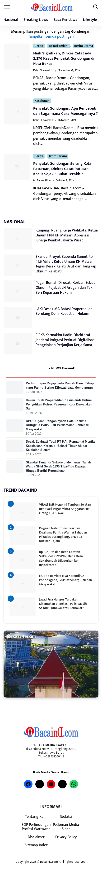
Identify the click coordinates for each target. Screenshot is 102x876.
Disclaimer (36, 837)
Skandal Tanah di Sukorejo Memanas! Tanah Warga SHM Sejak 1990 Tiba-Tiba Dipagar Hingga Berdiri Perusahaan (58, 466)
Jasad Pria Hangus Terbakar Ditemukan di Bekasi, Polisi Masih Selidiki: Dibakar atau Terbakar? (63, 604)
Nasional (11, 20)
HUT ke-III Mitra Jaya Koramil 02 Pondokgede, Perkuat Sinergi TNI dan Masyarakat (65, 580)
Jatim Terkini (58, 156)
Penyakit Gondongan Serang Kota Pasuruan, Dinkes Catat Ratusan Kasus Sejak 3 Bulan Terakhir (62, 168)
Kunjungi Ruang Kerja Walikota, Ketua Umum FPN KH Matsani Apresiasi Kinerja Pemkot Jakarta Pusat (67, 235)
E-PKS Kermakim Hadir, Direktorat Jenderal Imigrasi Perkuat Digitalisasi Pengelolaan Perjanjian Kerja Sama (65, 340)
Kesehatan (42, 100)
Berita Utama (83, 46)
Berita (39, 46)
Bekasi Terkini (59, 46)
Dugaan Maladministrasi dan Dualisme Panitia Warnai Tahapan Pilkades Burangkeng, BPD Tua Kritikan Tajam (63, 534)
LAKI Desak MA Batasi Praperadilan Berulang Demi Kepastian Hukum (64, 311)
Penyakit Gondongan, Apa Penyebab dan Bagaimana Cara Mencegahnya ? (65, 111)
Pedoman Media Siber (66, 827)
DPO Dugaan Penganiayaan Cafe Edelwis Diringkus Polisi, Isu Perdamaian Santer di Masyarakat (57, 425)
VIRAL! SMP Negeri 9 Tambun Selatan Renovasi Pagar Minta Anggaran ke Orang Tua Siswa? (65, 509)
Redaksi (66, 817)
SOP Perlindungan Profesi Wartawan (36, 827)
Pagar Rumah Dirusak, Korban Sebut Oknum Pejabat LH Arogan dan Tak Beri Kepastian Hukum (65, 288)
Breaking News (35, 20)
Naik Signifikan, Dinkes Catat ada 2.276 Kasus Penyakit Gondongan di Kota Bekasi (63, 58)
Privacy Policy (66, 837)
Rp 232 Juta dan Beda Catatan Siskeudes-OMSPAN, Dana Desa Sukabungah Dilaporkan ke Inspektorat (61, 558)
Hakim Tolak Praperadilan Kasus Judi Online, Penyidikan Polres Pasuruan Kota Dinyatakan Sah (59, 404)
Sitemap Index (36, 845)
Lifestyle (90, 20)
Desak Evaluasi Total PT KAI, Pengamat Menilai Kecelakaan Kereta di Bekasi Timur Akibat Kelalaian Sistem (61, 446)
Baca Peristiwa (65, 20)
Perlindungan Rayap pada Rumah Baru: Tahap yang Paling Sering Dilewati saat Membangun (60, 385)
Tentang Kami (36, 817)
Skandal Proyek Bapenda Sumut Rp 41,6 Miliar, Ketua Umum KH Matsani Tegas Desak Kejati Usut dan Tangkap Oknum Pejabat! (66, 264)
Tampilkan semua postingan (51, 36)
